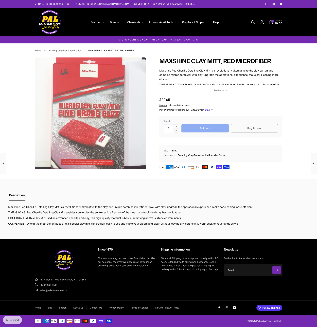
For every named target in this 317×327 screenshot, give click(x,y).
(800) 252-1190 (48, 284)
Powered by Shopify (274, 321)
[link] (52, 4)
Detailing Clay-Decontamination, (195, 155)
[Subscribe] (276, 270)
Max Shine (219, 155)
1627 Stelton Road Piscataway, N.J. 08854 (63, 279)
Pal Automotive (260, 321)
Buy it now (254, 128)
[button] (97, 22)
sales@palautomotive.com (54, 290)
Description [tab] (17, 195)
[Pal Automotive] (64, 271)
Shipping (163, 105)
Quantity (168, 121)
